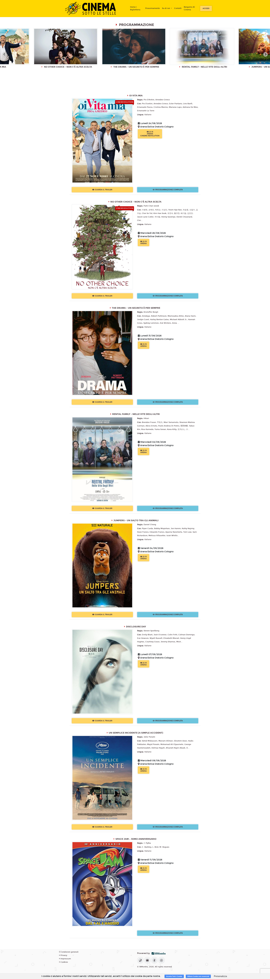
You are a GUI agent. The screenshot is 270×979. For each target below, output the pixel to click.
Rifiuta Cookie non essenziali (198, 976)
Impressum (65, 959)
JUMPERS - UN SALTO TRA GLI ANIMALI (135, 520)
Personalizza (220, 976)
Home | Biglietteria (135, 8)
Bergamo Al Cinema (189, 8)
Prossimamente (152, 8)
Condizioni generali (69, 952)
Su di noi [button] (166, 8)
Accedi (206, 8)
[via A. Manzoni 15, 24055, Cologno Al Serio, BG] (139, 127)
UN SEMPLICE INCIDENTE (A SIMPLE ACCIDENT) (136, 732)
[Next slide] (265, 54)
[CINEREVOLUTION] (102, 140)
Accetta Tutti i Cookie (174, 976)
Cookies (64, 962)
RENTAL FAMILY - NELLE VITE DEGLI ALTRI (136, 414)
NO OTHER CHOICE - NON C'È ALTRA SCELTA (135, 201)
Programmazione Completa (169, 190)
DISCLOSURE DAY (136, 626)
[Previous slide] (4, 54)
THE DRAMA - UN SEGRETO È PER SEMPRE (136, 308)
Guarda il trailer (103, 190)
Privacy (63, 955)
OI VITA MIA (136, 95)
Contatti (178, 8)
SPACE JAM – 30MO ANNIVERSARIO (135, 839)
